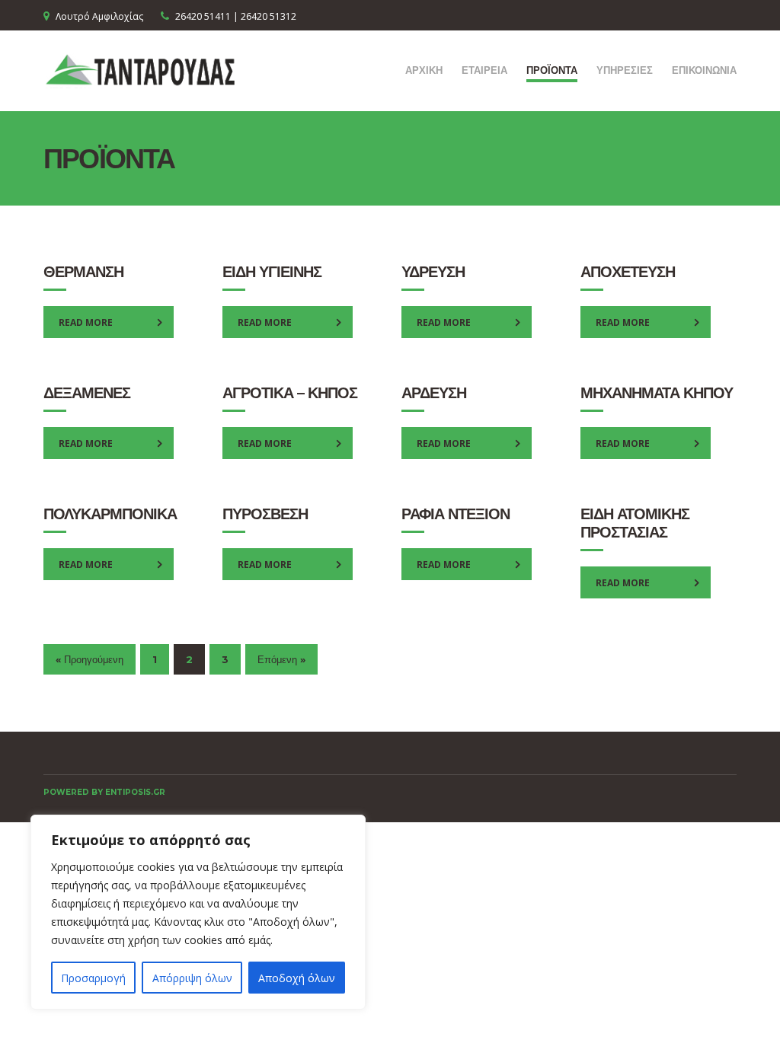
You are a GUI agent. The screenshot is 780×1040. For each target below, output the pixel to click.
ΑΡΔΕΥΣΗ (433, 393)
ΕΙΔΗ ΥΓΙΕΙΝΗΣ (271, 272)
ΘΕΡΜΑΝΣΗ (83, 272)
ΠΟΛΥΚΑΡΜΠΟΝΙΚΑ (110, 514)
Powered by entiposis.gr (104, 792)
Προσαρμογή (93, 978)
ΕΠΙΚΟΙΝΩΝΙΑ (704, 70)
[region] (198, 912)
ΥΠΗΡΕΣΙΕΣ (624, 70)
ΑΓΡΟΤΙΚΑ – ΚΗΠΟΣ (289, 393)
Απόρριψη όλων (192, 978)
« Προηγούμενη (89, 659)
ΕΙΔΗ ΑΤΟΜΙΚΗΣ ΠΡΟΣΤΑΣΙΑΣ (634, 523)
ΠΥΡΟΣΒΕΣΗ (265, 514)
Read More (86, 322)
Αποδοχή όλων (296, 978)
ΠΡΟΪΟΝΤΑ (551, 70)
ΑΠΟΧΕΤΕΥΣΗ (627, 272)
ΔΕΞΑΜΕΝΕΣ (86, 393)
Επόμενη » (281, 659)
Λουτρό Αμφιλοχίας (99, 16)
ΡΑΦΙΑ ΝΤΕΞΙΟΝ (455, 514)
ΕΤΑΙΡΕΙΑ (484, 70)
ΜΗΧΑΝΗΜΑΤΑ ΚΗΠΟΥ (656, 393)
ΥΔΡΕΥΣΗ (433, 272)
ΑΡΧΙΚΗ (424, 70)
